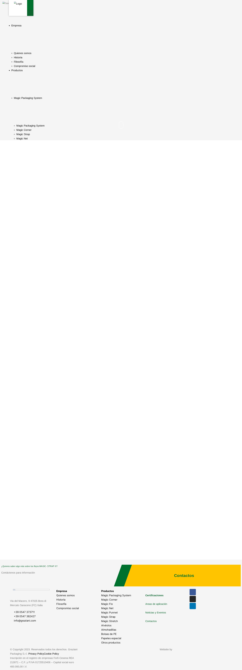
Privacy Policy (36, 653)
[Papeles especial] (121, 638)
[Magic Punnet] (121, 612)
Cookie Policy (51, 653)
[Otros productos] (121, 642)
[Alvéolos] (121, 625)
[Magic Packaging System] (121, 595)
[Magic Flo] (121, 604)
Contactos (184, 575)
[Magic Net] (121, 608)
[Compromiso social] (76, 608)
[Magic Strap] (121, 617)
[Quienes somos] (76, 595)
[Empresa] (76, 591)
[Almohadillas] (121, 630)
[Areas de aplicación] (166, 602)
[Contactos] (166, 619)
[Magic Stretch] (121, 621)
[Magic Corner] (121, 600)
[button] (30, 12)
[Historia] (76, 600)
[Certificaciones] (166, 593)
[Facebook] (193, 592)
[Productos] (121, 591)
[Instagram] (193, 599)
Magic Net (22, 138)
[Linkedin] (193, 606)
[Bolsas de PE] (121, 634)
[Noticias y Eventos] (166, 610)
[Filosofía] (76, 604)
